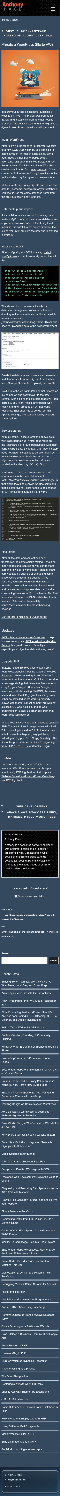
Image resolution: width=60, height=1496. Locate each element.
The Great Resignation (14, 1376)
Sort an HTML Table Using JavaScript (23, 1307)
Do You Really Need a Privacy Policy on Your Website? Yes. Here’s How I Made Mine (27, 1082)
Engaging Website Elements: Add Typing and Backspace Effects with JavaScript (27, 1094)
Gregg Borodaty (41, 738)
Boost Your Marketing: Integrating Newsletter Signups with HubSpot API (27, 1144)
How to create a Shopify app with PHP (23, 1418)
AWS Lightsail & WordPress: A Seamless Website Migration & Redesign (25, 1113)
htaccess (37, 812)
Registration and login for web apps (22, 1449)
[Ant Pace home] (13, 6)
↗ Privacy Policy (12, 1487)
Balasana (6, 675)
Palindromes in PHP (13, 1291)
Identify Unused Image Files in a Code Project (28, 1242)
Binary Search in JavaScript (17, 1211)
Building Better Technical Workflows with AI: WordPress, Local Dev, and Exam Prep (26, 983)
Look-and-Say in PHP (14, 1353)
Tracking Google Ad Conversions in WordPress (28, 1104)
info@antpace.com (17, 1479)
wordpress (46, 817)
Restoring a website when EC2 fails (22, 1384)
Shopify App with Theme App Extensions (25, 1391)
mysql (29, 817)
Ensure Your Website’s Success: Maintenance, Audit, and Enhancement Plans (28, 1251)
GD (25, 695)
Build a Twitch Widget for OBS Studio (23, 1027)
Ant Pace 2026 (15, 1474)
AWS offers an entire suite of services (23, 637)
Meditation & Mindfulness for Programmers (26, 1299)
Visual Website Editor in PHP (18, 1434)
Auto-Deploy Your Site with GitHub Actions (26, 993)
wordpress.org (39, 169)
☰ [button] (53, 8)
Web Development (31, 806)
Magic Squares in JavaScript (18, 1153)
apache (13, 812)
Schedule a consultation (31, 896)
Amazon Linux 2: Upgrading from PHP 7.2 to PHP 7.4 (28, 744)
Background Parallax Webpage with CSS (25, 1169)
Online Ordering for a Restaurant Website (25, 1326)
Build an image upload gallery (18, 1441)
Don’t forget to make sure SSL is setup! (24, 616)
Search (5, 953)
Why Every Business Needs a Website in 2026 (28, 1134)
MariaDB (15, 817)
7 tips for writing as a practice (18, 1368)
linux (51, 812)
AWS (24, 812)
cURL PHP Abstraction (14, 1399)
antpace (39, 31)
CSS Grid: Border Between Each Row (23, 1161)
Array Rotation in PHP (14, 1345)
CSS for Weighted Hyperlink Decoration (24, 1361)
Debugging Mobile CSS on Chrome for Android (28, 1284)
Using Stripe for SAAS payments (20, 1426)
